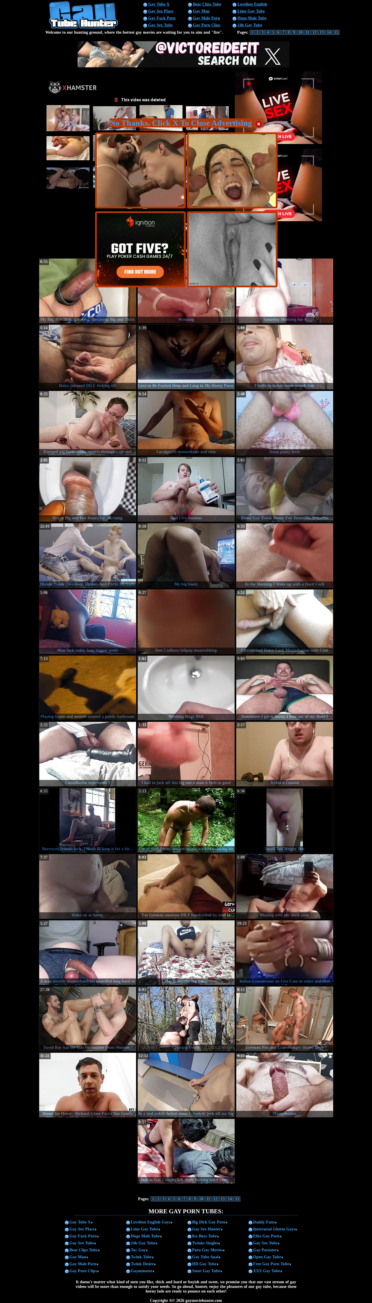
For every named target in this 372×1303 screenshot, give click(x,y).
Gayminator (141, 1271)
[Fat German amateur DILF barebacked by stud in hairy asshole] (186, 886)
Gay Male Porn (206, 18)
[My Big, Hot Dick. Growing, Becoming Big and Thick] (87, 291)
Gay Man (201, 11)
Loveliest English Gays (150, 1222)
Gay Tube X (158, 4)
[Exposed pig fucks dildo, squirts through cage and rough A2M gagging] (87, 423)
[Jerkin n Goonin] (284, 754)
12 (314, 32)
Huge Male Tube (252, 18)
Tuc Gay (138, 1250)
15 (336, 32)
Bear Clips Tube (207, 4)
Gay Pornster (265, 1250)
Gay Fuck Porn (162, 18)
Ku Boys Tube (204, 1236)
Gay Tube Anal (205, 1257)
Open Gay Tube (267, 1257)
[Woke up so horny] (87, 886)
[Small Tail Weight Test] (284, 820)
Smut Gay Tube (206, 1271)
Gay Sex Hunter (206, 1229)
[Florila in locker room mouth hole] (284, 357)
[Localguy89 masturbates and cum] (186, 423)
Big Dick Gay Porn (209, 1222)
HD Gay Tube (204, 1264)
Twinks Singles (205, 1243)
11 (307, 32)
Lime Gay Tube (251, 11)
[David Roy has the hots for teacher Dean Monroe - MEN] (87, 1019)
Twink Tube (141, 1257)
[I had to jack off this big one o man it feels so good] (186, 754)
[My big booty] (186, 555)
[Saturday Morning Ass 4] (284, 291)
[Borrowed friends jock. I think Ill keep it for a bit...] (87, 820)
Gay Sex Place (160, 11)
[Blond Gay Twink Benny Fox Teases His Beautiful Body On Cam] (284, 489)
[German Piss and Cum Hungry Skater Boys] (284, 1019)
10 (300, 32)
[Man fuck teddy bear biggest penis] (87, 622)
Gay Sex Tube (160, 25)
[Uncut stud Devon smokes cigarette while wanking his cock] (186, 820)
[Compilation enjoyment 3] (87, 754)
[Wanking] (186, 291)
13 (322, 32)
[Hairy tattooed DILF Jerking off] (87, 357)
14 (329, 32)
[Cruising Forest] (186, 1019)
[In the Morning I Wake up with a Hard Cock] (284, 555)
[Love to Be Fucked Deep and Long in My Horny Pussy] (186, 357)
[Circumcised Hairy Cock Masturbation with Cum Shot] (284, 622)
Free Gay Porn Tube (271, 1264)
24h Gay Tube (249, 25)
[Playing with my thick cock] (284, 886)
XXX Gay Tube (266, 1271)
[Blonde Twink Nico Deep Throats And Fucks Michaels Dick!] (87, 555)
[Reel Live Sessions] (186, 489)
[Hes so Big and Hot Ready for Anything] (87, 489)
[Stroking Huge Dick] (186, 688)
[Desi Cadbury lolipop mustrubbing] (186, 622)
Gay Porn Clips (206, 25)
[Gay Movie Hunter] (84, 28)
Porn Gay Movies (207, 1250)
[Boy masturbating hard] (186, 952)
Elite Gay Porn (266, 1236)
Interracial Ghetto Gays (274, 1229)
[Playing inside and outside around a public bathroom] (87, 688)
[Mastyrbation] (284, 1085)
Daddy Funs (264, 1222)
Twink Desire (142, 1264)
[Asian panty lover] (284, 423)
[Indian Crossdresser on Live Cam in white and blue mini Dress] (284, 952)
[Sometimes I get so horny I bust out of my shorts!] (284, 688)
